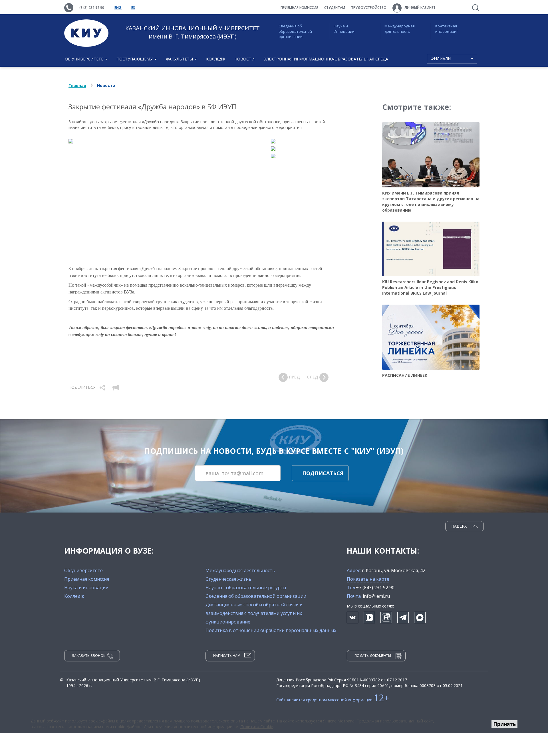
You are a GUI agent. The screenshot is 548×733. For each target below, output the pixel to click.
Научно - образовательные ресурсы (246, 587)
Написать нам (226, 655)
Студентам (334, 7)
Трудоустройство (368, 7)
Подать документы (372, 655)
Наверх (459, 526)
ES (133, 7)
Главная (77, 85)
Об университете (83, 570)
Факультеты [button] (180, 59)
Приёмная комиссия (299, 7)
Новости (244, 59)
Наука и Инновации (344, 28)
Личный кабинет (420, 7)
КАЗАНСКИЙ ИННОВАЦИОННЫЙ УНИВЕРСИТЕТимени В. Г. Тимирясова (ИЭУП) (192, 32)
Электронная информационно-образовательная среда (326, 59)
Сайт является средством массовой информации (332, 699)
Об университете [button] (84, 59)
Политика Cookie (256, 726)
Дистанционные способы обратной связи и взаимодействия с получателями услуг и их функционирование (254, 613)
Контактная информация (446, 28)
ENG (118, 7)
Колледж (215, 59)
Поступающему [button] (135, 59)
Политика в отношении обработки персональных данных (271, 630)
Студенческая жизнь (228, 579)
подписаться (322, 473)
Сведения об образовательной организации (295, 31)
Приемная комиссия (86, 579)
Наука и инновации (86, 587)
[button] (103, 387)
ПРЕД (294, 376)
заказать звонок (88, 655)
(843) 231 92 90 (91, 7)
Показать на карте (368, 579)
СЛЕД (313, 376)
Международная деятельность (399, 28)
